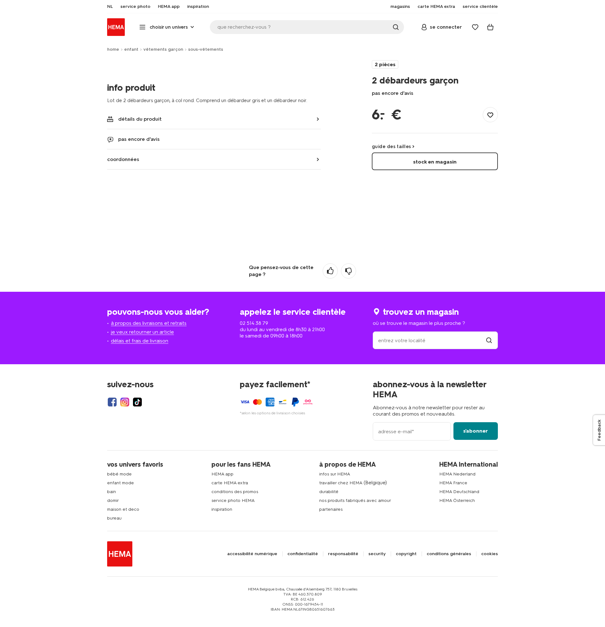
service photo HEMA (233, 500)
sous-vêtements (205, 49)
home (113, 49)
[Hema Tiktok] (137, 402)
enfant (131, 49)
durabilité (328, 491)
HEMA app (222, 474)
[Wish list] (475, 27)
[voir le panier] (490, 27)
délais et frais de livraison (139, 341)
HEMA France (453, 483)
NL (110, 6)
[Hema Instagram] (124, 402)
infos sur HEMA (334, 474)
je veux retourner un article (142, 332)
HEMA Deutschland (459, 491)
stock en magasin (435, 162)
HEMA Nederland (457, 474)
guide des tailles (391, 146)
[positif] (330, 271)
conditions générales (449, 553)
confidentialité (302, 553)
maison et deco (123, 509)
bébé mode (119, 474)
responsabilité (343, 553)
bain (111, 491)
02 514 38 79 (254, 323)
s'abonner (475, 431)
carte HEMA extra (229, 483)
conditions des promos (234, 491)
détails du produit (140, 119)
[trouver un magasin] (489, 340)
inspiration (221, 509)
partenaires (331, 509)
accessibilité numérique (252, 553)
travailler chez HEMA (340, 483)
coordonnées (123, 159)
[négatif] (348, 271)
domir (113, 500)
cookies (489, 553)
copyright (406, 553)
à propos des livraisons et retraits (149, 323)
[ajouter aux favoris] (490, 114)
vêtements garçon (163, 49)
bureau (114, 518)
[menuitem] (110, 6)
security (377, 553)
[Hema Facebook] (112, 402)
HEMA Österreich (457, 500)
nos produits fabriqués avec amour (355, 500)
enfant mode (120, 483)
